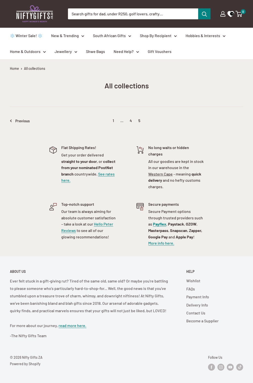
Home (14, 68)
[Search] (204, 13)
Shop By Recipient (155, 35)
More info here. (161, 243)
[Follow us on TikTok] (239, 366)
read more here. (72, 325)
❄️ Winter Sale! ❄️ (26, 35)
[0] (239, 14)
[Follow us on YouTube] (230, 366)
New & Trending (65, 35)
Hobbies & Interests (203, 35)
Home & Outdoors (25, 51)
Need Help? (124, 51)
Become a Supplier (202, 320)
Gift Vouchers (159, 51)
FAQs (190, 288)
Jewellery (63, 51)
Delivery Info (197, 305)
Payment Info (197, 296)
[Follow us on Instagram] (220, 366)
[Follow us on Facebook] (211, 366)
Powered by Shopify (25, 364)
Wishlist (193, 280)
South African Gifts (109, 35)
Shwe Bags (95, 51)
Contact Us (195, 312)
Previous (22, 121)
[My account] (222, 14)
